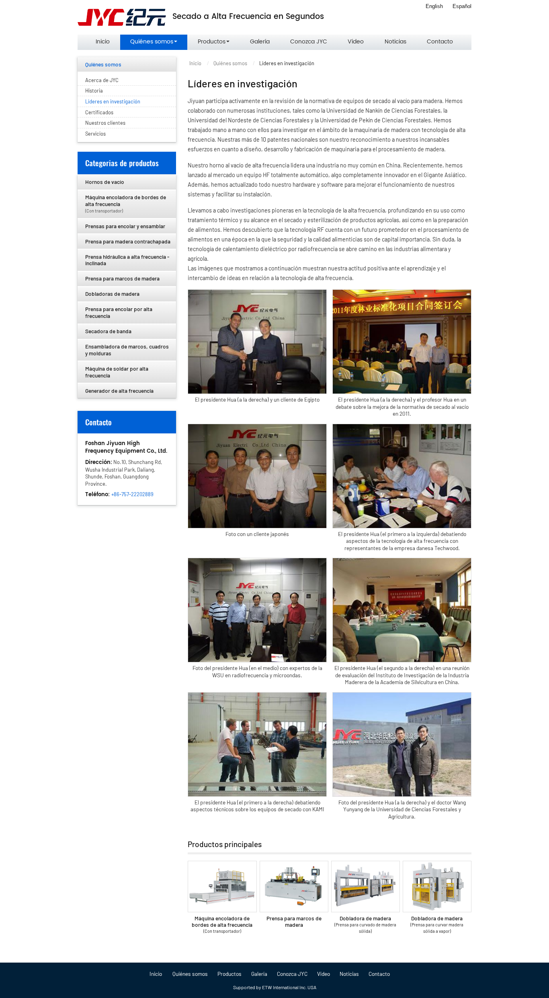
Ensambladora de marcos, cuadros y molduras (127, 350)
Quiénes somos (230, 63)
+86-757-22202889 (132, 494)
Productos (229, 974)
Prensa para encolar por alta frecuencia (118, 312)
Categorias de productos (122, 163)
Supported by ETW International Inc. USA (274, 987)
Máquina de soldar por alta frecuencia (116, 372)
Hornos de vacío (104, 181)
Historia (94, 90)
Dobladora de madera (365, 924)
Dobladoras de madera (112, 293)
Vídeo (356, 42)
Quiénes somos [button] (151, 42)
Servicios (95, 133)
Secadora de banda (108, 331)
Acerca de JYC (102, 80)
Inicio (103, 42)
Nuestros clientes (105, 123)
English (434, 6)
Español (462, 6)
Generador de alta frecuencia (119, 390)
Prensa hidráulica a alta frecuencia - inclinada (127, 260)
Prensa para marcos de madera (294, 921)
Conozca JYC (308, 42)
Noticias (395, 42)
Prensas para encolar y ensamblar (125, 226)
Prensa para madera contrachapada (127, 241)
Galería (260, 42)
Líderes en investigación (112, 101)
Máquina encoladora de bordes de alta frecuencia (222, 924)
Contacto (440, 42)
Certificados (99, 112)
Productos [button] (211, 42)
